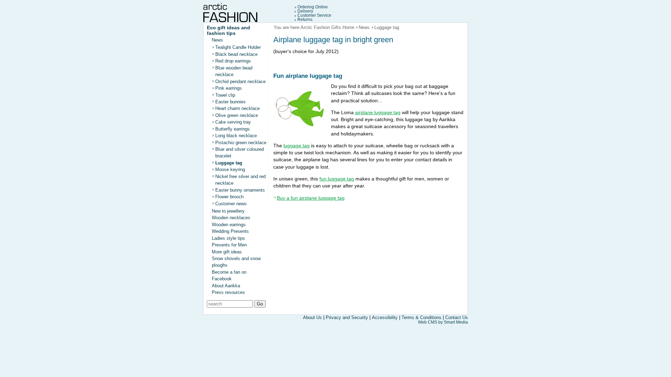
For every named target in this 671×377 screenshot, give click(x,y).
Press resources (228, 292)
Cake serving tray (233, 122)
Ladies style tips (228, 238)
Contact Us (456, 317)
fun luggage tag (336, 179)
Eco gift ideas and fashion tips (228, 30)
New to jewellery (228, 211)
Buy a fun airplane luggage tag (311, 198)
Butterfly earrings (232, 129)
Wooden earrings (229, 224)
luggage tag (296, 145)
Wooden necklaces (231, 217)
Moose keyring (230, 169)
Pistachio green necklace (240, 142)
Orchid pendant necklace (240, 81)
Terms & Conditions (421, 317)
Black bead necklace (236, 54)
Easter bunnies (230, 101)
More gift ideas (227, 251)
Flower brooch (229, 196)
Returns (304, 19)
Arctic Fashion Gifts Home (327, 27)
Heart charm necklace (237, 108)
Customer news (231, 203)
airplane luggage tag (378, 112)
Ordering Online (312, 7)
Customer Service (314, 15)
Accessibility (385, 317)
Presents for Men (229, 244)
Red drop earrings (233, 61)
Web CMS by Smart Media (443, 322)
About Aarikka (226, 285)
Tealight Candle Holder (238, 47)
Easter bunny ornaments (240, 190)
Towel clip (225, 95)
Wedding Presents (230, 231)
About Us (312, 317)
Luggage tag (228, 162)
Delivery (305, 11)
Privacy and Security (347, 317)
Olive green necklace (236, 115)
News (217, 40)
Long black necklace (236, 135)
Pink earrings (228, 88)
